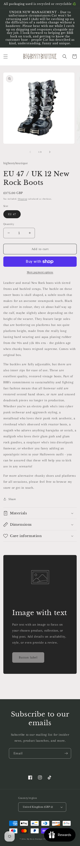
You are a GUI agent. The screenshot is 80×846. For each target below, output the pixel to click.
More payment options (40, 272)
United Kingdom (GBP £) (38, 806)
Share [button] (12, 499)
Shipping (22, 199)
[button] (5, 56)
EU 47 (12, 214)
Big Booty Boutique (35, 839)
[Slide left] (30, 152)
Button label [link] (28, 657)
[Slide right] (50, 152)
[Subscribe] (66, 753)
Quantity (8, 224)
